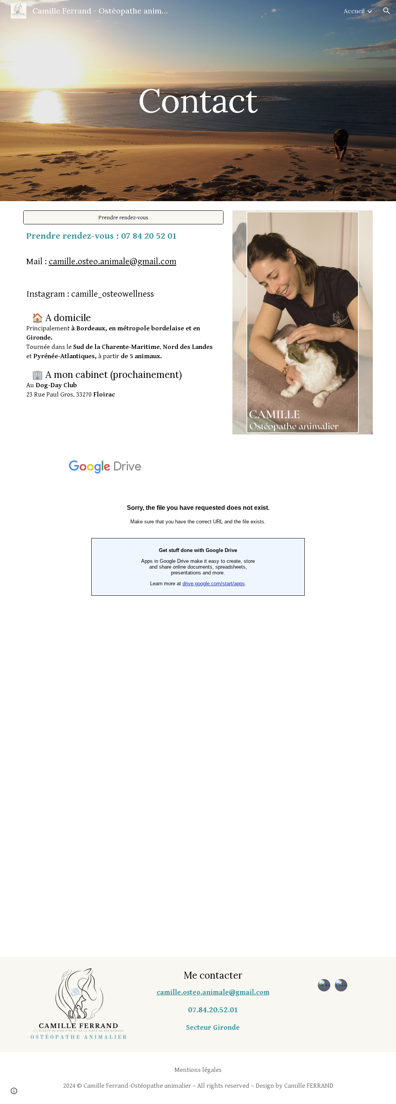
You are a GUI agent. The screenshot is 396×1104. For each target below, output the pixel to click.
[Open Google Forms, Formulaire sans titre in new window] (328, 463)
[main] (198, 100)
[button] (386, 11)
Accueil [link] (354, 11)
